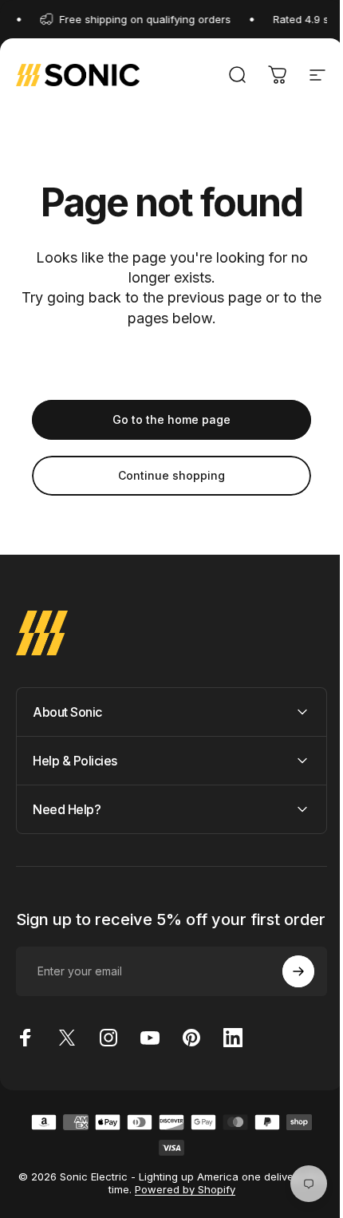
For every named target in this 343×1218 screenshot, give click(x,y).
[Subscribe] (286, 987)
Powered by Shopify (183, 1205)
